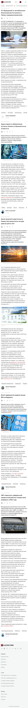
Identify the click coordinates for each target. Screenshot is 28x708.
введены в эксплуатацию (18, 362)
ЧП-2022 (10, 112)
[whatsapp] (4, 18)
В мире (2, 667)
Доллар (9, 207)
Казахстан (18, 383)
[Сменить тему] (21, 2)
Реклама (3, 699)
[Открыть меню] (26, 2)
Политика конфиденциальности (9, 678)
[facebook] (10, 648)
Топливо (15, 484)
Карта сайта (4, 694)
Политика (3, 659)
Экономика (18, 112)
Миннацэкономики (7, 631)
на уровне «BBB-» (8, 626)
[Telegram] (7, 18)
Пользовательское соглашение (8, 675)
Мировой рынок (6, 484)
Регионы (21, 207)
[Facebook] (10, 18)
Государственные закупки (7, 686)
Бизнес (4, 112)
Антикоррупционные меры (7, 683)
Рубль (3, 207)
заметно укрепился (6, 197)
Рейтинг (17, 631)
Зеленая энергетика (7, 383)
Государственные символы (7, 680)
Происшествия (4, 656)
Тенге (15, 207)
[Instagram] (2, 18)
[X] (12, 18)
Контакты (3, 696)
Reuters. (9, 412)
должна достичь (8, 378)
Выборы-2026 (9, 5)
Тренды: (3, 5)
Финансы (22, 484)
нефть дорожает (18, 473)
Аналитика (3, 662)
